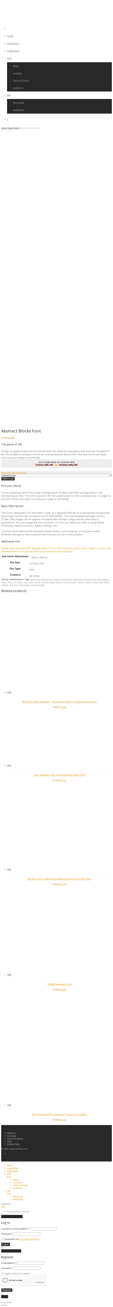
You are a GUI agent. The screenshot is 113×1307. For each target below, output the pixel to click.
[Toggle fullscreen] (5, 1302)
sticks (106, 582)
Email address (8, 1263)
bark (43, 579)
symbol (4, 585)
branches (78, 579)
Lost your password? (29, 1239)
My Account (18, 102)
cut (15, 582)
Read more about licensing (14, 472)
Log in (5, 1244)
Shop (10, 128)
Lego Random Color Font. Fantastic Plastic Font (59, 775)
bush (93, 579)
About (16, 65)
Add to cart (8, 478)
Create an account (11, 1251)
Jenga (52, 582)
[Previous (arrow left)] (2, 1305)
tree (16, 585)
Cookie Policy (13, 1144)
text (11, 585)
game (37, 582)
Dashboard (18, 109)
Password (6, 1233)
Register (6, 1290)
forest (31, 582)
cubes (10, 582)
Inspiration (13, 43)
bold (63, 579)
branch (69, 579)
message (71, 582)
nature (88, 582)
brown (86, 579)
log (64, 582)
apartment (35, 579)
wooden (41, 585)
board (56, 579)
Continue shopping (12, 1216)
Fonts (10, 36)
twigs (26, 585)
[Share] (8, 1302)
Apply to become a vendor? (17, 1273)
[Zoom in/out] (2, 1302)
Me (9, 95)
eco (25, 582)
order (94, 582)
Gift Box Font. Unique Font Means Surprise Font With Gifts (59, 879)
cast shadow (102, 579)
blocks (50, 579)
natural (80, 582)
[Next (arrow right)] (5, 1305)
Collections (13, 51)
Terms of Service (21, 80)
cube (3, 582)
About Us (11, 1132)
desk (20, 582)
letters (59, 582)
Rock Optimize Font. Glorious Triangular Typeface (59, 1114)
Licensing (17, 73)
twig (21, 585)
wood (33, 585)
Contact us (18, 87)
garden (45, 582)
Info (9, 58)
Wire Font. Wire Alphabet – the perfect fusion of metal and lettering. (59, 701)
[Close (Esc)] (10, 1302)
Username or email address (15, 1228)
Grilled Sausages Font (59, 984)
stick (101, 582)
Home (4, 128)
